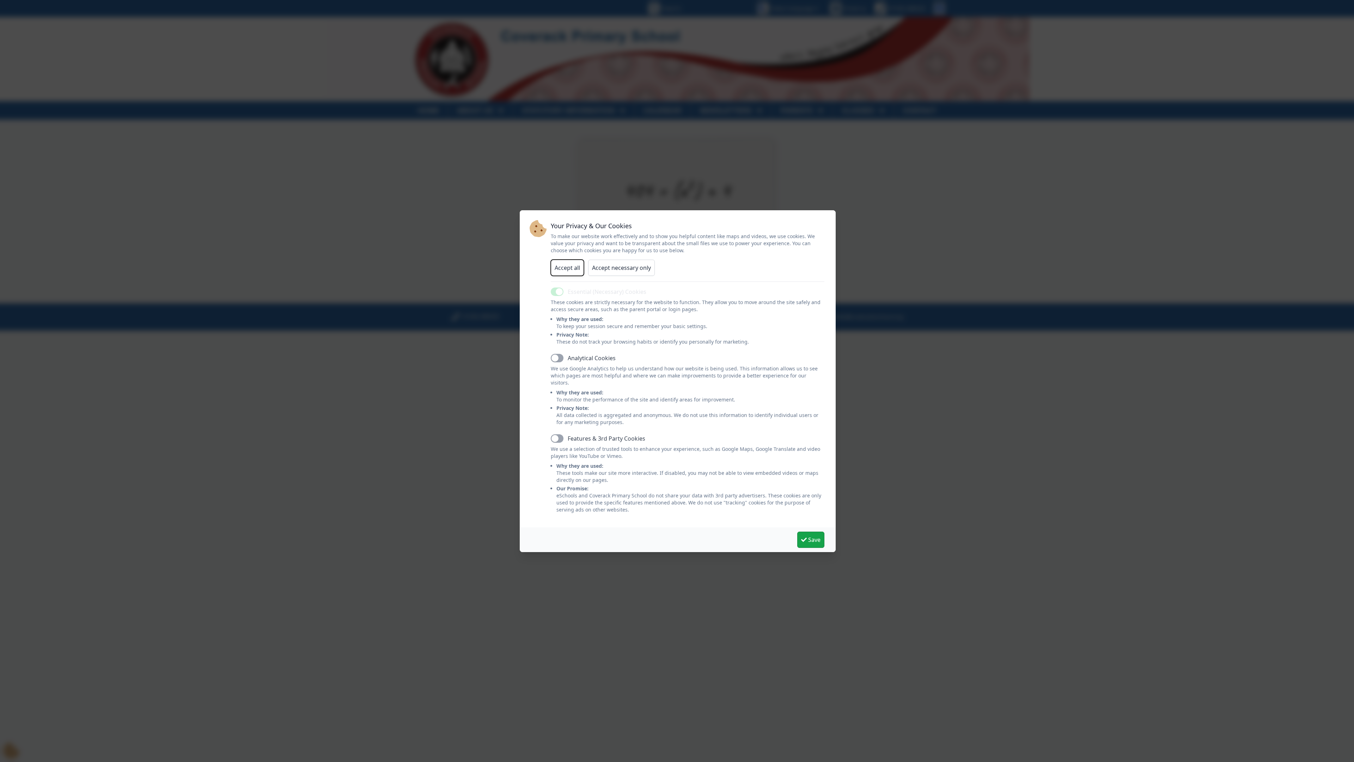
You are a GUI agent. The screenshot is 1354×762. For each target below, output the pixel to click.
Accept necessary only (621, 268)
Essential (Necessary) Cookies (607, 292)
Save (814, 540)
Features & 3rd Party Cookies (606, 438)
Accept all (567, 268)
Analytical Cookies (592, 358)
